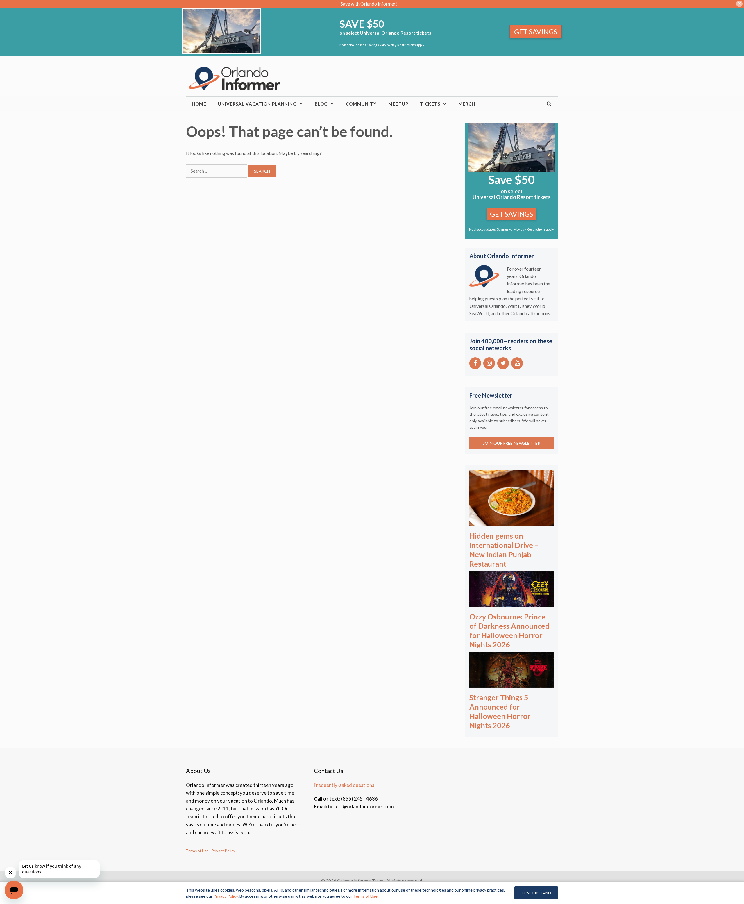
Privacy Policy (223, 850)
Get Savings (535, 31)
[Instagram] (489, 363)
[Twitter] (503, 363)
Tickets (430, 103)
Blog (321, 103)
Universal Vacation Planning (257, 103)
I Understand (536, 892)
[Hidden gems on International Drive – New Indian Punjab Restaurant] (511, 522)
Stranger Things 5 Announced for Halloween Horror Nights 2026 (500, 711)
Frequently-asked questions (344, 785)
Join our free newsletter (511, 443)
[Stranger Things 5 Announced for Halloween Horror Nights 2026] (511, 684)
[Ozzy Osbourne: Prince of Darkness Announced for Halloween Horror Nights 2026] (511, 603)
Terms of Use (197, 850)
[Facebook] (475, 363)
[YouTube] (517, 363)
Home (199, 103)
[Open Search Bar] (549, 104)
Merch (466, 103)
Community (361, 103)
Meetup (398, 103)
